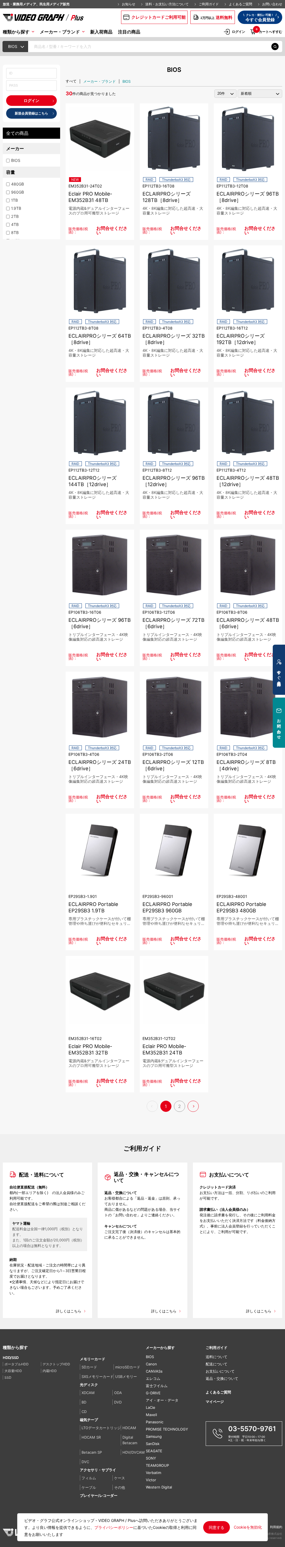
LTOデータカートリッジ (101, 1428)
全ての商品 (17, 133)
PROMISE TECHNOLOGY (167, 1429)
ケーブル (89, 1487)
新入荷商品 (101, 32)
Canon (151, 1364)
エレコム (153, 1378)
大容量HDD (13, 1371)
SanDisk (152, 1444)
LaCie (150, 1407)
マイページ (215, 1401)
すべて (71, 81)
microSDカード (127, 1367)
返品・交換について (222, 1378)
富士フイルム (157, 1386)
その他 (119, 1487)
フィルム (89, 1478)
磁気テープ (89, 1419)
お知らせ (128, 4)
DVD (118, 1402)
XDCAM (88, 1392)
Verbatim (153, 1473)
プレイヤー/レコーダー (98, 1495)
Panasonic (154, 1422)
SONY (151, 1458)
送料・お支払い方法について (167, 4)
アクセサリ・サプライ (98, 1470)
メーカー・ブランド (99, 81)
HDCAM (129, 1428)
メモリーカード (92, 1359)
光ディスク (89, 1384)
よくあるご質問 (240, 4)
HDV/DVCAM (133, 1452)
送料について (216, 1357)
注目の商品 (129, 32)
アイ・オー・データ (162, 1400)
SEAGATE (154, 1451)
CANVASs (154, 1371)
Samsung (154, 1436)
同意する (216, 1527)
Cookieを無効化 (248, 1527)
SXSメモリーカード (98, 1376)
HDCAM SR (91, 1437)
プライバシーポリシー (113, 1527)
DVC (85, 1462)
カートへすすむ (269, 31)
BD (84, 1402)
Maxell (151, 1415)
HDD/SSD (11, 1357)
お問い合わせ (272, 4)
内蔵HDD (50, 1371)
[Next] (193, 1106)
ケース (119, 1478)
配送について (216, 1364)
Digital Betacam (129, 1440)
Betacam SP (92, 1452)
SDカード (89, 1367)
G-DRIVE (153, 1393)
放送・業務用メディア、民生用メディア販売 (36, 4)
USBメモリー (126, 1376)
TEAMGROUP (157, 1465)
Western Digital (159, 1487)
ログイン (238, 32)
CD (84, 1411)
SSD (7, 1377)
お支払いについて (220, 1371)
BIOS (126, 81)
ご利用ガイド (209, 4)
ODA (118, 1392)
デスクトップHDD (56, 1364)
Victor (151, 1480)
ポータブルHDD (16, 1364)
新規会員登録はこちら (31, 113)
